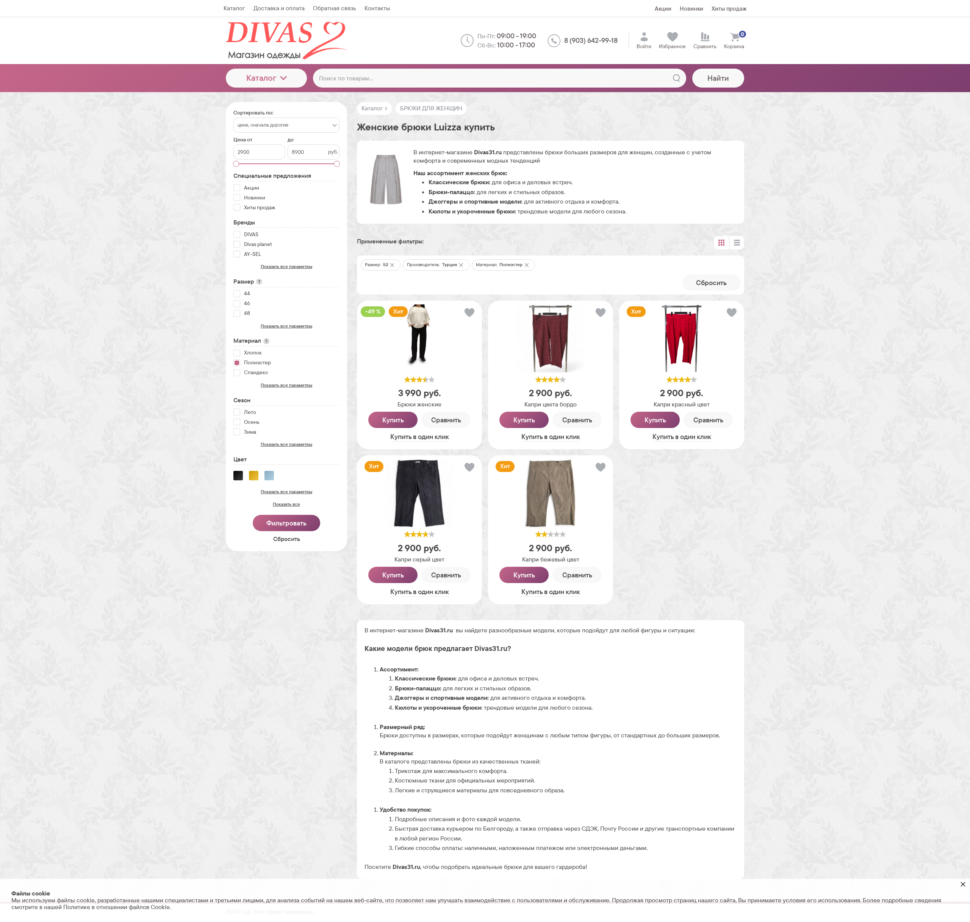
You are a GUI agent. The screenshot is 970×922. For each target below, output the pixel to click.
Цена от (242, 139)
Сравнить (446, 420)
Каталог (261, 78)
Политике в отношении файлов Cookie (116, 907)
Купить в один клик (419, 436)
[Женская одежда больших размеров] (288, 41)
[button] (392, 265)
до (291, 139)
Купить (393, 420)
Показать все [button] (286, 504)
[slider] (419, 379)
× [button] (963, 884)
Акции (663, 8)
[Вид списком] (736, 242)
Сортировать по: (253, 113)
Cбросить (711, 282)
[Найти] (676, 78)
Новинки (691, 8)
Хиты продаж (729, 8)
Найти (718, 78)
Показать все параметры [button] (286, 266)
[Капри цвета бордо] (550, 338)
